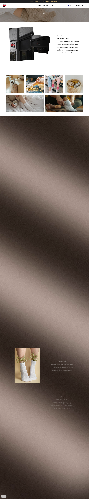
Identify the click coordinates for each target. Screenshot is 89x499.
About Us (45, 5)
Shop (39, 5)
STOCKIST (53, 5)
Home (34, 5)
